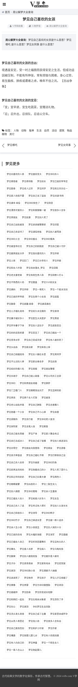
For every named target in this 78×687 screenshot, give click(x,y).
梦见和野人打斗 (55, 275)
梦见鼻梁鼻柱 (44, 304)
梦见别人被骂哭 (53, 232)
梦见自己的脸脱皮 (35, 246)
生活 (39, 130)
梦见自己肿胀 (35, 405)
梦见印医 (54, 224)
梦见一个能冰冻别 (59, 289)
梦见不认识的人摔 (15, 361)
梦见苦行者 (27, 419)
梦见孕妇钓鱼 (50, 462)
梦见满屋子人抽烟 (48, 570)
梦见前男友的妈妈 (15, 470)
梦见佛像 (11, 585)
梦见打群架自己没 (56, 455)
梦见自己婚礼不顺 (35, 455)
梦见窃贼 (53, 268)
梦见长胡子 (12, 376)
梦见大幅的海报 (34, 534)
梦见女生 (54, 498)
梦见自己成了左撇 (37, 614)
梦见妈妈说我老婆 (15, 333)
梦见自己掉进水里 (33, 520)
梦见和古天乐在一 (59, 188)
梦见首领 (54, 311)
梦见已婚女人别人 (15, 498)
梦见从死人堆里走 (15, 621)
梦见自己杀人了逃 (15, 506)
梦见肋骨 (26, 592)
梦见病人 (41, 549)
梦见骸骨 (11, 304)
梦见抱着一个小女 (15, 412)
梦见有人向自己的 (15, 643)
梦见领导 (32, 513)
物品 (69, 130)
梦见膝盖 (32, 282)
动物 (23, 130)
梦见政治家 (27, 347)
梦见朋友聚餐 (48, 369)
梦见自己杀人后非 (15, 462)
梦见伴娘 (56, 261)
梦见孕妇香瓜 (30, 239)
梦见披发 (46, 397)
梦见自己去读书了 (15, 232)
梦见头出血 (12, 347)
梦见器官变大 (35, 174)
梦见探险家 (12, 426)
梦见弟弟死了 (13, 578)
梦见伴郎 (54, 253)
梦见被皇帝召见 (14, 246)
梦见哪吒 (12, 145)
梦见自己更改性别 (15, 628)
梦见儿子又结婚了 (59, 578)
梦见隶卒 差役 (13, 203)
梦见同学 (41, 188)
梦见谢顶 (11, 570)
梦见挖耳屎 (60, 563)
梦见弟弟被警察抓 (37, 224)
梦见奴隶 (26, 217)
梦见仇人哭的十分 (52, 527)
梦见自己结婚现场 (15, 354)
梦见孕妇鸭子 (48, 513)
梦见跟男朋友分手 (15, 253)
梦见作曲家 (33, 462)
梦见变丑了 (33, 333)
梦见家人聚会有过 (50, 434)
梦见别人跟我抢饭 (28, 556)
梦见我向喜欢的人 (37, 253)
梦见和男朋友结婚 (28, 383)
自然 (46, 130)
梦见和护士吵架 (36, 628)
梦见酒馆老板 (35, 232)
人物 (16, 130)
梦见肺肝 (46, 383)
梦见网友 (48, 448)
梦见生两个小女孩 (37, 297)
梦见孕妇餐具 (48, 239)
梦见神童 (32, 643)
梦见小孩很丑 (32, 527)
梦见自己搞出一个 (52, 333)
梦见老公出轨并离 (15, 405)
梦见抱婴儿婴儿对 (28, 635)
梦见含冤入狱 (28, 426)
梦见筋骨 (11, 188)
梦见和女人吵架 (14, 268)
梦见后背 (52, 361)
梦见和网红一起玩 (15, 599)
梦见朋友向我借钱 (30, 448)
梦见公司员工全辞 (52, 376)
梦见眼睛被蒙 (13, 484)
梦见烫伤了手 (56, 599)
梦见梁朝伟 (12, 419)
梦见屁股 (54, 297)
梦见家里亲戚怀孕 (59, 614)
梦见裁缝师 (12, 592)
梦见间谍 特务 (57, 196)
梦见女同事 (32, 44)
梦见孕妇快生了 (32, 203)
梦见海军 (50, 534)
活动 (54, 130)
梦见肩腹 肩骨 (26, 304)
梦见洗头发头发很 (15, 614)
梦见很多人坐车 (57, 210)
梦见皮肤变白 (54, 325)
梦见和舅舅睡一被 (37, 210)
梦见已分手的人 (40, 261)
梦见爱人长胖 (26, 549)
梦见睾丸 (11, 549)
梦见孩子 (41, 578)
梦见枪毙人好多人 (37, 498)
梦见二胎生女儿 (49, 484)
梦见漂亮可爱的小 (15, 210)
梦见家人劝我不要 (15, 196)
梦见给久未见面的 (37, 311)
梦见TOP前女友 (49, 282)
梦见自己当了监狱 (37, 196)
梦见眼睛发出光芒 (35, 390)
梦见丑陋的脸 (54, 390)
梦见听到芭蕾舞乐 (37, 542)
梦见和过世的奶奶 (15, 477)
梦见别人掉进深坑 (59, 441)
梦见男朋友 (12, 217)
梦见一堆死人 (39, 289)
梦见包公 (11, 607)
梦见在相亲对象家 (37, 599)
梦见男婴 (24, 585)
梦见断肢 (43, 426)
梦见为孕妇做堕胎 (41, 585)
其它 (12, 134)
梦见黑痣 (54, 318)
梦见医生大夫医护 (37, 318)
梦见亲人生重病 (49, 491)
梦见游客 (61, 448)
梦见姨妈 (11, 289)
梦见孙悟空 (12, 448)
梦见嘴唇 (11, 635)
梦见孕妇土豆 (13, 239)
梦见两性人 (55, 477)
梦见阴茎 (48, 203)
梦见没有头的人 (57, 542)
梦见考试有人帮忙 (37, 506)
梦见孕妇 (11, 383)
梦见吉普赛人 (52, 405)
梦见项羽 (59, 585)
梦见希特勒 (27, 181)
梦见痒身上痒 (43, 347)
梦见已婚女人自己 (15, 542)
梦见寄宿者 (12, 181)
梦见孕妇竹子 (13, 520)
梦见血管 (54, 412)
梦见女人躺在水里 (37, 354)
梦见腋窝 (11, 556)
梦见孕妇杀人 (52, 174)
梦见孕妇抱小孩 (27, 570)
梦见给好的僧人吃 (15, 369)
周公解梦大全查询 (23, 12)
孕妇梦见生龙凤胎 (41, 607)
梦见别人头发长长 (59, 506)
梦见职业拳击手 (36, 361)
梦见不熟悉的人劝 (15, 282)
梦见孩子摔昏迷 (14, 455)
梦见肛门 (24, 261)
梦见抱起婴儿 (35, 650)
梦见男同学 (55, 354)
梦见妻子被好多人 (15, 318)
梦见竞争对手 (13, 340)
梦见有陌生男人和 (35, 275)
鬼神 (31, 130)
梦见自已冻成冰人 (15, 441)
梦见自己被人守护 (56, 246)
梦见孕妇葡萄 (30, 491)
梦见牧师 (28, 578)
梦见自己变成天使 (33, 340)
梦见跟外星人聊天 (50, 556)
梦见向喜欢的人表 (15, 174)
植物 (4, 134)
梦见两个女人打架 (28, 397)
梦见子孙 (11, 563)
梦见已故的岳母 (14, 534)
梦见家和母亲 (43, 563)
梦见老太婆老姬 (14, 275)
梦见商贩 (32, 369)
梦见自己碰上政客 (30, 376)
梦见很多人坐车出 (52, 621)
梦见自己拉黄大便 (37, 477)
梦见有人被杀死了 (54, 340)
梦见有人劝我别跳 (50, 635)
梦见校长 (41, 181)
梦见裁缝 (63, 534)
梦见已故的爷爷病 (15, 297)
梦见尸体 (32, 434)
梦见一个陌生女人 (50, 643)
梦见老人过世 (26, 188)
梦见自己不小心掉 (37, 412)
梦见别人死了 (41, 217)
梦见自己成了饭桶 (37, 441)
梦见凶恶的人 (30, 484)
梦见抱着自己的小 (37, 470)
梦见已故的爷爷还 (59, 181)
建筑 (61, 130)
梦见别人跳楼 (13, 491)
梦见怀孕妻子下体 (15, 325)
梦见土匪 (11, 261)
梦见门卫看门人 (14, 390)
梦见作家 (52, 628)
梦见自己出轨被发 (15, 224)
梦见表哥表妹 (26, 563)
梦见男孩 (11, 397)
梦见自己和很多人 (15, 513)
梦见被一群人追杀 (54, 520)
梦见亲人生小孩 (14, 527)
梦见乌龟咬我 (56, 549)
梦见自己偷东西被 (15, 434)
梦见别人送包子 (36, 325)
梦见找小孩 (33, 621)
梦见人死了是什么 (59, 470)
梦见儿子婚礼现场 (15, 311)
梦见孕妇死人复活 (46, 419)
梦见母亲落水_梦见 (35, 268)
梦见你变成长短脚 (43, 592)
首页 (7, 12)
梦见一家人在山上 (15, 650)
